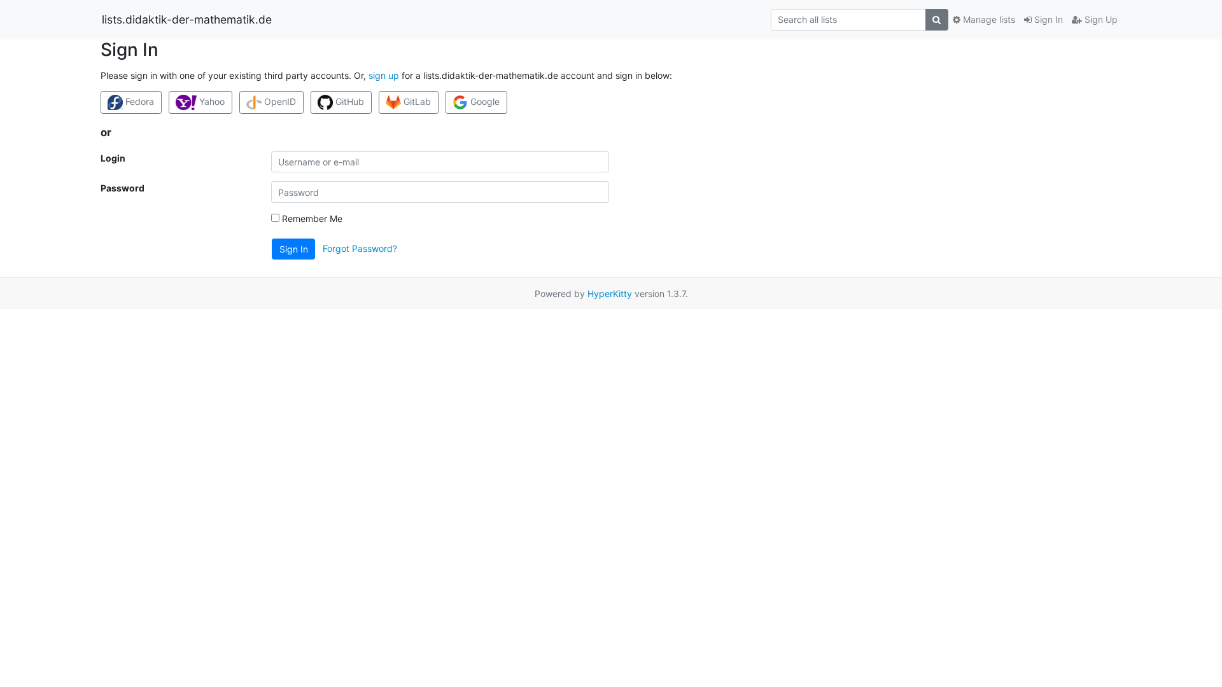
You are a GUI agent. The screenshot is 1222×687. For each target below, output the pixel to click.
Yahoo (211, 101)
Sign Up (1100, 19)
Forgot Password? (360, 248)
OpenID (279, 101)
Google (484, 101)
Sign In (1047, 19)
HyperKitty (609, 293)
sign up (384, 75)
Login (113, 158)
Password (122, 188)
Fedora (138, 101)
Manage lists (987, 19)
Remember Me (310, 218)
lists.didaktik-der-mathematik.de (187, 19)
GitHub (348, 101)
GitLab (416, 101)
